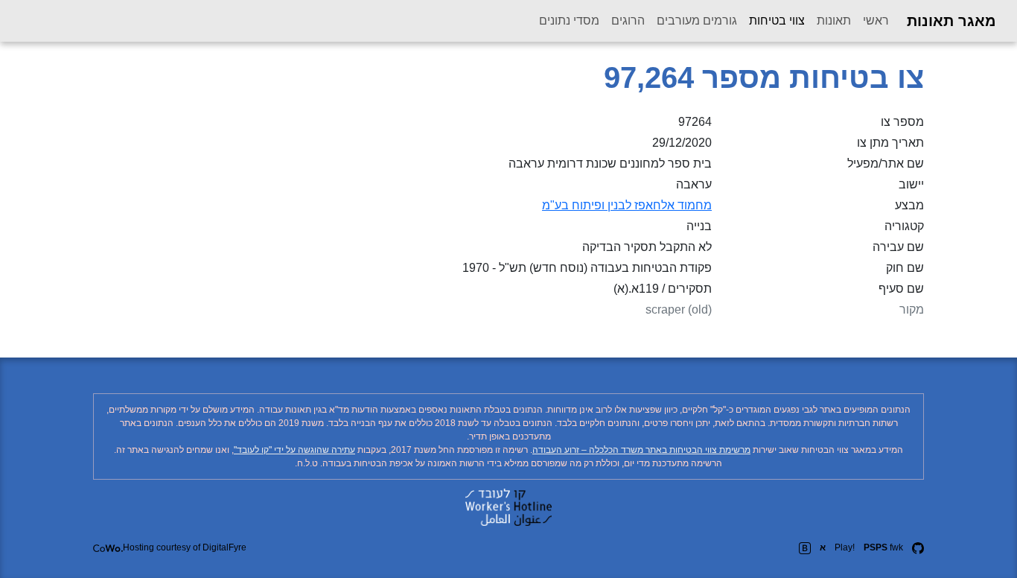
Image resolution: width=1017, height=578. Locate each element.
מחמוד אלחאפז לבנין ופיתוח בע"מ (627, 205)
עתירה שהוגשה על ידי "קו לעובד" (294, 450)
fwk (883, 547)
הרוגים (628, 20)
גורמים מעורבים (697, 20)
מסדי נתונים (569, 20)
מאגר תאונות (951, 21)
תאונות (834, 20)
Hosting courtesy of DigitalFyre (184, 547)
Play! (845, 547)
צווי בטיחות (774, 20)
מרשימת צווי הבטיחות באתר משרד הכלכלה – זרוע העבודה (641, 450)
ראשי (876, 20)
